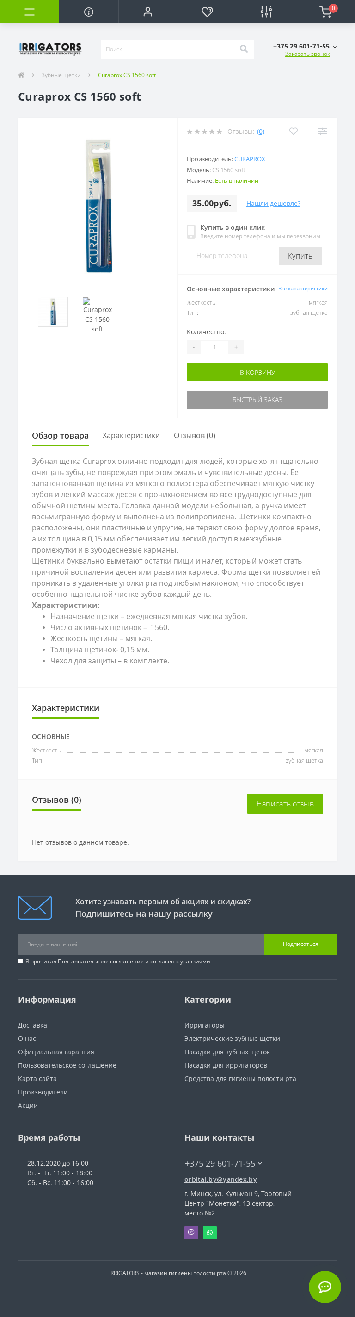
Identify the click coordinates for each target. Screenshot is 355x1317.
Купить (300, 256)
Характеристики (131, 435)
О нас (27, 1038)
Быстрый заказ (257, 399)
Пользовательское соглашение (101, 961)
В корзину (257, 372)
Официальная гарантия (56, 1051)
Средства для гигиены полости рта (240, 1078)
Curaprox (249, 159)
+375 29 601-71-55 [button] (220, 1163)
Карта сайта (37, 1078)
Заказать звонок (307, 54)
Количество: (206, 331)
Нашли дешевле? (273, 203)
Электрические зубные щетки (232, 1038)
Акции (28, 1105)
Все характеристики (303, 288)
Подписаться (300, 944)
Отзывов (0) (194, 435)
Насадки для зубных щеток (227, 1051)
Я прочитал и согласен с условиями (117, 961)
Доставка (32, 1025)
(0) (260, 131)
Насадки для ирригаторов (225, 1065)
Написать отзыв (285, 804)
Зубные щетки (61, 75)
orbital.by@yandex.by (220, 1179)
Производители (43, 1092)
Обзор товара (60, 435)
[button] (148, 11)
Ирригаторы (204, 1025)
